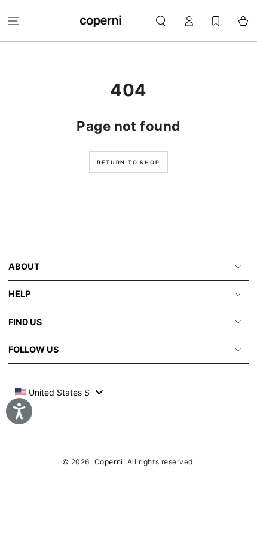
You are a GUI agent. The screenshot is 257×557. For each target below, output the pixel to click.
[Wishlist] (216, 20)
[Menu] (14, 20)
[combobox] (58, 392)
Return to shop (128, 162)
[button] (161, 20)
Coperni (108, 461)
